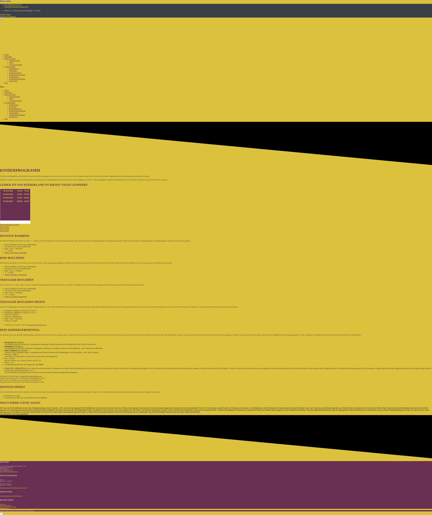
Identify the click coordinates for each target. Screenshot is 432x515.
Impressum (3, 504)
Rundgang (8, 57)
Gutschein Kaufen (15, 65)
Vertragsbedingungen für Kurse (8, 506)
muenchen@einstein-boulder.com (31, 376)
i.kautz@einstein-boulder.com (36, 325)
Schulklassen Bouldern (17, 79)
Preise (11, 63)
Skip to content (5, 1)
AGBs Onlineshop (4, 508)
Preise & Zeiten (10, 59)
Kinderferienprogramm (17, 75)
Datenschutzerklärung (5, 505)
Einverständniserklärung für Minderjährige (11, 496)
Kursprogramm (9, 67)
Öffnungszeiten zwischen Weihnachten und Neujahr (13, 487)
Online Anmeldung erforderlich (15, 253)
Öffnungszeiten (14, 61)
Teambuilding (14, 77)
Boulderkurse (14, 69)
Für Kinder (13, 71)
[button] (5, 14)
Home (6, 55)
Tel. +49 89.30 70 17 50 (6, 470)
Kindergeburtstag (15, 73)
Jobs (6, 83)
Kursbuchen (13, 81)
